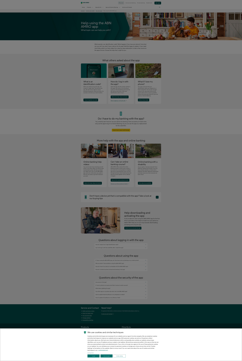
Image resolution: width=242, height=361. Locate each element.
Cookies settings (119, 356)
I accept (93, 356)
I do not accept (106, 356)
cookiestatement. (103, 350)
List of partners (90, 353)
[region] (121, 344)
